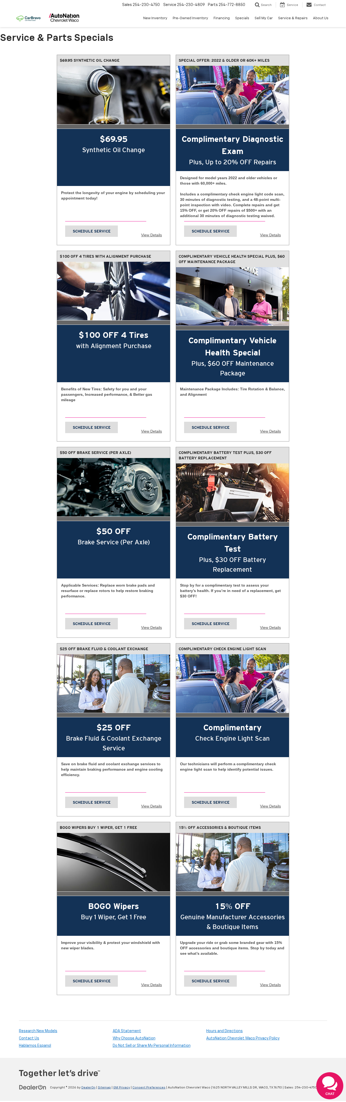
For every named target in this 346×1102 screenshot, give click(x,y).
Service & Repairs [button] (293, 18)
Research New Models (38, 1031)
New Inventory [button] (155, 18)
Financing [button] (222, 18)
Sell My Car (264, 18)
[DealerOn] (32, 1087)
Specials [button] (242, 18)
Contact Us (29, 1038)
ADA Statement (127, 1031)
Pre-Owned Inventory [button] (190, 18)
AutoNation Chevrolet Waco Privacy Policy (243, 1038)
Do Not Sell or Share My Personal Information (152, 1046)
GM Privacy (121, 1087)
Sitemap (104, 1087)
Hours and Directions (224, 1031)
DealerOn (88, 1087)
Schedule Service (92, 231)
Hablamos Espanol (35, 1046)
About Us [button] (320, 18)
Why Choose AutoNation (134, 1038)
